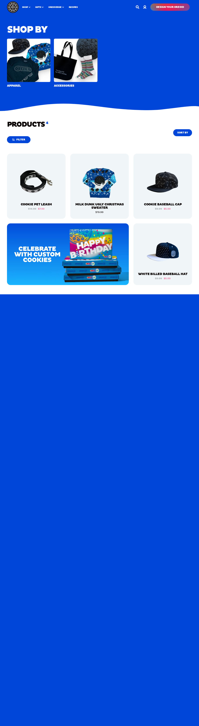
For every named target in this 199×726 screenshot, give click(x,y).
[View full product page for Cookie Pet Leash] (36, 182)
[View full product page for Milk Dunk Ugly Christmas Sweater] (99, 182)
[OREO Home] (13, 7)
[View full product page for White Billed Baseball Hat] (163, 252)
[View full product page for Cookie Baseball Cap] (163, 182)
